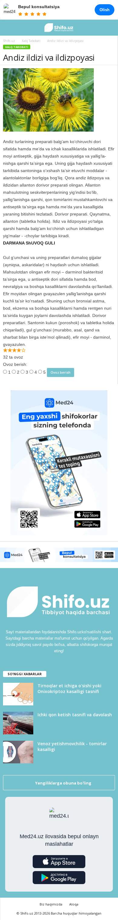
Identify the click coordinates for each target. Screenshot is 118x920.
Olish (105, 10)
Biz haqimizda (51, 904)
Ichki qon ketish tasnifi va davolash (75, 714)
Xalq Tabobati (16, 47)
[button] (108, 27)
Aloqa (73, 904)
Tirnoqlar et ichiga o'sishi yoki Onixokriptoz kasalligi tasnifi (69, 688)
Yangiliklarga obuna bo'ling (62, 783)
